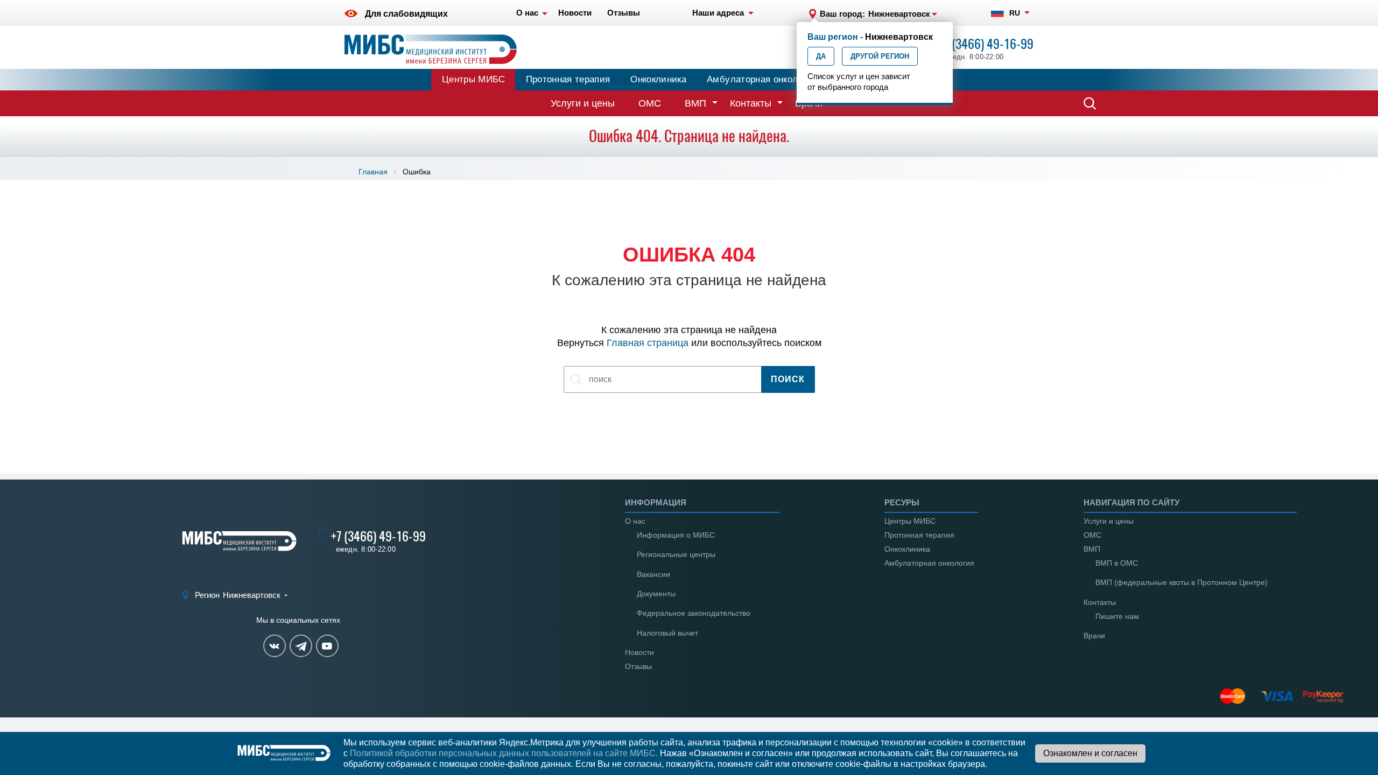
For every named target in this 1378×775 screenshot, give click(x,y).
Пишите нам (1117, 616)
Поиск (788, 379)
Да (821, 56)
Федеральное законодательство (693, 613)
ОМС (649, 103)
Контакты (750, 103)
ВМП (695, 103)
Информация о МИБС (676, 535)
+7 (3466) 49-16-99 (986, 43)
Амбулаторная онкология (762, 79)
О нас (635, 521)
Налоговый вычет (667, 633)
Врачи (1094, 635)
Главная (373, 171)
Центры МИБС (473, 79)
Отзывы (638, 666)
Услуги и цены (583, 103)
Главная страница (647, 342)
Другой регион (879, 56)
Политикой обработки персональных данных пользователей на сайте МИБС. (504, 753)
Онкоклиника (658, 79)
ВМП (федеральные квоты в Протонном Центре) (1181, 582)
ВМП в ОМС (1116, 563)
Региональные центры (676, 554)
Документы (656, 593)
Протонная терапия (568, 79)
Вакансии (653, 574)
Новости (639, 652)
